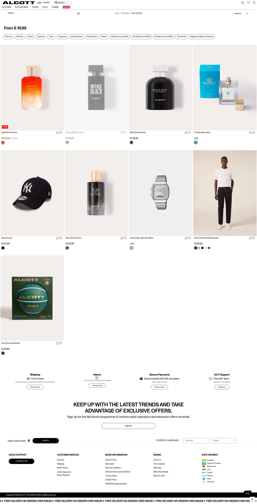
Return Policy (62, 468)
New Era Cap (6, 238)
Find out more (35, 387)
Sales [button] (66, 7)
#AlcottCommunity (161, 472)
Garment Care (111, 460)
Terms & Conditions (113, 468)
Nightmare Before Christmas (201, 36)
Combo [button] (55, 7)
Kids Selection (76, 36)
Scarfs (30, 36)
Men (117, 13)
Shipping (60, 464)
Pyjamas (40, 36)
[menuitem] (39, 2)
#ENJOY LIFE (159, 476)
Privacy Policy (111, 476)
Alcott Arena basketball (10, 343)
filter (11, 13)
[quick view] (57, 133)
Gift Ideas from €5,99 (119, 36)
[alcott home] (19, 2)
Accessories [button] (21, 7)
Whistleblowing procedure (116, 484)
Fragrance (62, 36)
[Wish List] (61, 133)
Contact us (222, 387)
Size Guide (109, 464)
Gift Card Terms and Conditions (117, 472)
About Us (157, 460)
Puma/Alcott (92, 36)
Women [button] (46, 3)
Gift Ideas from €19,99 (164, 36)
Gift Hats (19, 36)
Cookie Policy (111, 480)
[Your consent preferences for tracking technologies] (252, 499)
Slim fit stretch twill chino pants (206, 238)
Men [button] (39, 3)
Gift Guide (125, 13)
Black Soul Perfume (138, 132)
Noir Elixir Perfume (73, 238)
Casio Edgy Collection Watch (141, 238)
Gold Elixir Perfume (9, 132)
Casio (51, 36)
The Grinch (181, 36)
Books (104, 36)
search (45, 440)
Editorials (157, 468)
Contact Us (21, 461)
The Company (159, 464)
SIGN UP (128, 426)
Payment (60, 460)
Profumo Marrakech (202, 132)
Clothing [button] (6, 7)
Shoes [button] (35, 7)
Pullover (8, 36)
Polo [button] (45, 7)
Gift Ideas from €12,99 (141, 36)
